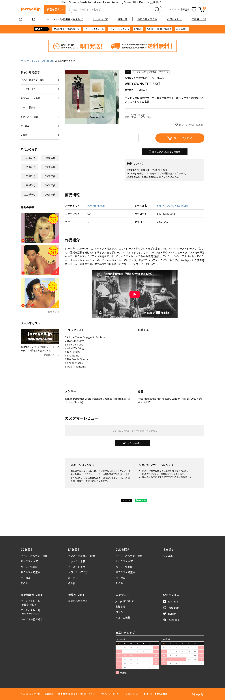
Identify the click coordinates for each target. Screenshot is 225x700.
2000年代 (50, 185)
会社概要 (49, 694)
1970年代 (29, 176)
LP (33, 19)
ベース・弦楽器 (28, 107)
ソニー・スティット (94, 29)
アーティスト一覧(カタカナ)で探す (30, 612)
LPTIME (138, 29)
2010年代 (29, 194)
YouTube (173, 601)
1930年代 (29, 158)
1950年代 (29, 167)
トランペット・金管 (30, 98)
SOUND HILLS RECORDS (159, 29)
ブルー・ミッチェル (119, 29)
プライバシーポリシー (110, 694)
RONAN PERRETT (97, 205)
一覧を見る (51, 311)
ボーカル (25, 125)
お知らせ (120, 606)
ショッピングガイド (30, 694)
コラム (119, 612)
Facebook (173, 620)
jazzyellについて (125, 601)
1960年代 (50, 167)
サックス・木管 (38, 61)
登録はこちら (50, 354)
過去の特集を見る (78, 601)
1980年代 (50, 176)
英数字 (66, 19)
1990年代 (29, 185)
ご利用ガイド (199, 19)
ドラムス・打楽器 (29, 116)
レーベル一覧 (100, 19)
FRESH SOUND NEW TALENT (173, 205)
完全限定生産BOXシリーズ (66, 29)
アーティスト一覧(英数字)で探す (30, 602)
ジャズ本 (168, 556)
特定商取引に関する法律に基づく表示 (76, 694)
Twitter (172, 613)
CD (20, 19)
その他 (24, 134)
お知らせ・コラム (147, 19)
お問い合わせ (174, 19)
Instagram (173, 607)
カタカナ (77, 19)
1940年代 (50, 158)
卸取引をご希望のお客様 (155, 694)
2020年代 (50, 194)
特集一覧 (123, 19)
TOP (23, 61)
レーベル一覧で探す (32, 619)
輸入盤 (50, 61)
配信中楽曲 (181, 29)
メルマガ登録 (123, 617)
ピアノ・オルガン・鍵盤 (32, 79)
